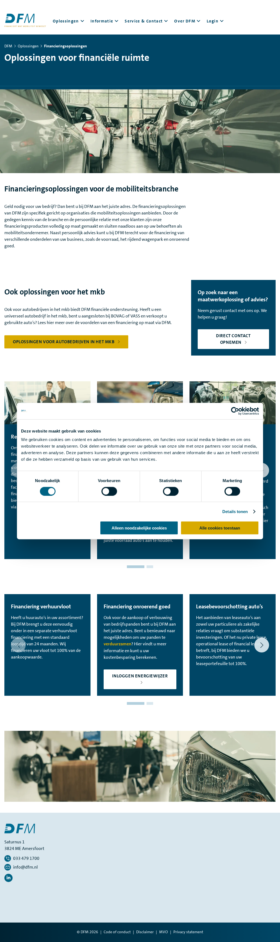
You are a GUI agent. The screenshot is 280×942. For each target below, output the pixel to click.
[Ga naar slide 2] (150, 566)
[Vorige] (18, 645)
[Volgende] (261, 645)
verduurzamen (117, 644)
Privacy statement (188, 931)
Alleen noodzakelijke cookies (139, 528)
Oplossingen (28, 46)
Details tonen (235, 511)
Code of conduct (117, 931)
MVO (163, 931)
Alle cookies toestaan (219, 528)
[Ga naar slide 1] (135, 566)
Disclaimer (145, 931)
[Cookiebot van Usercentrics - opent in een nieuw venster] (235, 411)
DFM (8, 46)
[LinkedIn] (8, 878)
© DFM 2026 (87, 931)
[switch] (109, 491)
